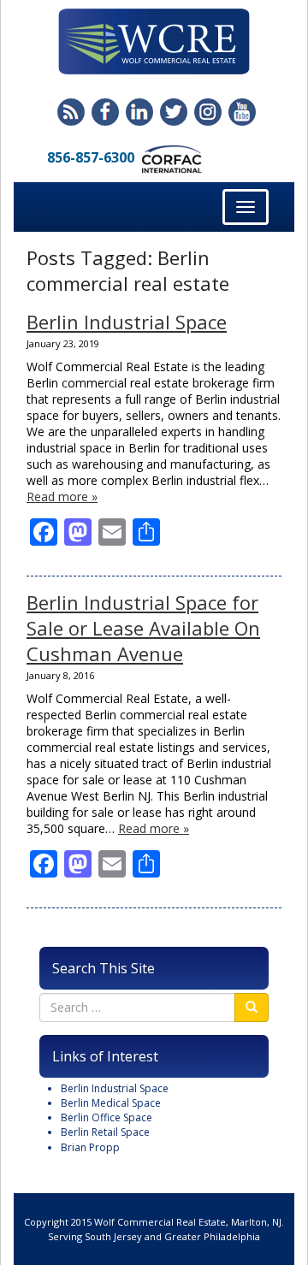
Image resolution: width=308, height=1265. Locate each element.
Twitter (173, 112)
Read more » (62, 496)
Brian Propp (90, 1147)
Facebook (105, 112)
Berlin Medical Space (111, 1103)
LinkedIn (139, 112)
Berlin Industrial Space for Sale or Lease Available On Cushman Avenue (143, 627)
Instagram (208, 112)
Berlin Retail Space (105, 1132)
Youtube (242, 112)
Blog (71, 112)
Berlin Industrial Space (127, 321)
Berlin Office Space (106, 1117)
